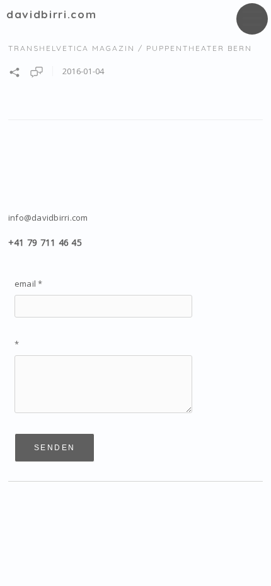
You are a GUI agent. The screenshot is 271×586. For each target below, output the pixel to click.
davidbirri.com (51, 14)
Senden (54, 447)
